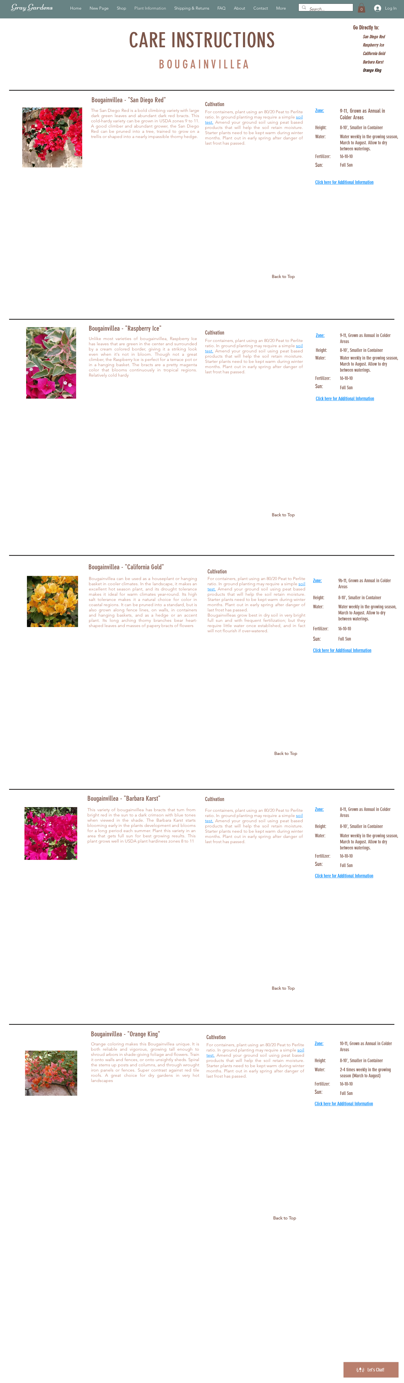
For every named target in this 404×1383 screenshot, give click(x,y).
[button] (362, 8)
